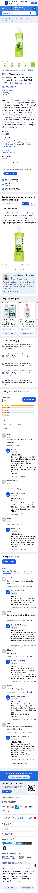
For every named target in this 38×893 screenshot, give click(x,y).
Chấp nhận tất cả (27, 888)
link (21, 465)
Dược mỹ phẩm (9, 18)
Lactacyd (22, 74)
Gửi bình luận (9, 562)
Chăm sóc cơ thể (21, 18)
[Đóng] (2, 3)
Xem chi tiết (9, 333)
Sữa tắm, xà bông (7, 21)
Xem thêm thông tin (9, 291)
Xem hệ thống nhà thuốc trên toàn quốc (19, 773)
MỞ (34, 3)
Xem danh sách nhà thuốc (19, 777)
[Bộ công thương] (7, 843)
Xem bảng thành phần (9, 146)
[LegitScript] (12, 848)
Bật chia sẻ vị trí (10, 173)
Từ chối (10, 888)
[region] (19, 42)
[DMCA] (22, 843)
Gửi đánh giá (29, 399)
